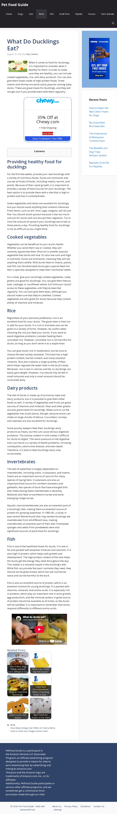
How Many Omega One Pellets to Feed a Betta (32, 728)
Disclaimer (85, 806)
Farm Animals (107, 13)
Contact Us (98, 806)
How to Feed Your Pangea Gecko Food (29, 731)
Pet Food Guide (14, 4)
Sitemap (58, 809)
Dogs (20, 13)
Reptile (78, 13)
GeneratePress (27, 809)
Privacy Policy (71, 806)
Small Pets (64, 13)
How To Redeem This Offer (48, 138)
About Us (56, 806)
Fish (52, 13)
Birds (41, 13)
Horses (91, 13)
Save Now (47, 133)
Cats (31, 13)
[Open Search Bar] (113, 23)
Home (9, 13)
